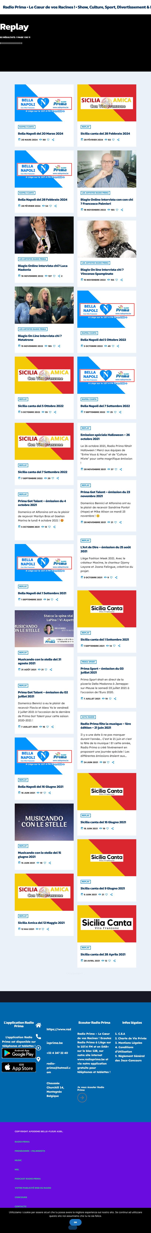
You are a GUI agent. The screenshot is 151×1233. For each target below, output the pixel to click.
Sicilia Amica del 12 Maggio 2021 (41, 922)
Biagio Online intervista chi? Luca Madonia (43, 267)
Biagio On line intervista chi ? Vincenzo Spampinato (102, 271)
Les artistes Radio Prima (95, 192)
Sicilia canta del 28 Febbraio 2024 (105, 133)
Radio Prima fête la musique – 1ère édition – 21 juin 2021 (106, 725)
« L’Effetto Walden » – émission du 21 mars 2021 (43, 1127)
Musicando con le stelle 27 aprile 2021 (104, 1022)
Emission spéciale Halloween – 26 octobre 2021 (105, 436)
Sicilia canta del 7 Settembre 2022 (42, 472)
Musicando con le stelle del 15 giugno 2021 (39, 854)
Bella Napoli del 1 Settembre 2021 (42, 593)
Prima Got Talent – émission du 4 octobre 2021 (42, 503)
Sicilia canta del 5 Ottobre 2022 (41, 406)
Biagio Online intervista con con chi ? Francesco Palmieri (107, 201)
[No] (72, 1227)
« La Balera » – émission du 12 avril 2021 (106, 1092)
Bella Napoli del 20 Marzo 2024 (40, 133)
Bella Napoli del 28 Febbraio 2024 (42, 199)
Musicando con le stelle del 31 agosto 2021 (39, 661)
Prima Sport (88, 661)
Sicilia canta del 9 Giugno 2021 (103, 888)
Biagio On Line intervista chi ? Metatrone (40, 337)
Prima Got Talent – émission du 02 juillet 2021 (43, 694)
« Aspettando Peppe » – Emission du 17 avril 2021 (43, 1057)
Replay (85, 126)
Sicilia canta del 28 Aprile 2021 (103, 954)
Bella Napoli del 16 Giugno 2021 (40, 786)
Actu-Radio (88, 717)
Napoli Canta (26, 126)
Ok (75, 1222)
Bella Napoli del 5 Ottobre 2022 (103, 339)
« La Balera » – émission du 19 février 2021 (40, 1197)
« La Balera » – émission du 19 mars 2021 (107, 1162)
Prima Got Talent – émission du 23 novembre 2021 (105, 494)
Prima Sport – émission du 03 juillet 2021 (102, 670)
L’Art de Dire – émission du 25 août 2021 (106, 549)
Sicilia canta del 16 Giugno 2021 (103, 822)
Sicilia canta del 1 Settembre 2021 (105, 639)
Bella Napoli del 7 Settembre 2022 (105, 406)
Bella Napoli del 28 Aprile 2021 (40, 989)
